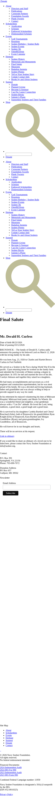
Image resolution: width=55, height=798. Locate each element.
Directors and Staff (19, 8)
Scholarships (11, 24)
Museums (15, 67)
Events (9, 36)
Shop (8, 102)
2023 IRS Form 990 (9, 775)
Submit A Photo (18, 97)
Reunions (15, 41)
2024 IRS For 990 (8, 770)
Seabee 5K (16, 49)
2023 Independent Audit (11, 772)
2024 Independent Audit (11, 767)
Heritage (9, 56)
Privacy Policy (6, 794)
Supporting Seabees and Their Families (28, 99)
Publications (16, 11)
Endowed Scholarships (21, 31)
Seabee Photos (17, 72)
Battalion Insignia (19, 69)
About (8, 6)
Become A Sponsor (19, 89)
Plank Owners (17, 18)
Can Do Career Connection (23, 92)
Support (9, 82)
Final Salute (16, 64)
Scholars (15, 29)
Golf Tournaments (19, 39)
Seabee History (18, 59)
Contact (14, 21)
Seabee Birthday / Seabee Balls (25, 44)
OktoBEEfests (17, 51)
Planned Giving (18, 87)
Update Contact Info (20, 77)
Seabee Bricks (17, 94)
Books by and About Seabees (24, 79)
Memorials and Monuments (23, 61)
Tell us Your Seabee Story (22, 74)
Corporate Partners (19, 13)
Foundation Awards (20, 16)
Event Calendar (18, 54)
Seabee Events (17, 46)
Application (16, 26)
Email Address (9, 483)
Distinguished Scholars (21, 34)
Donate (4, 1)
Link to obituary (7, 436)
